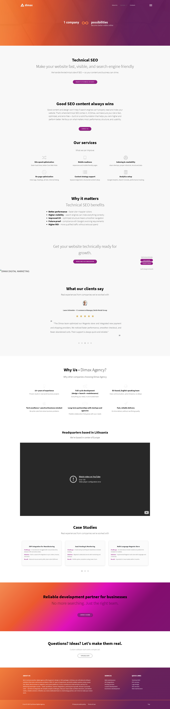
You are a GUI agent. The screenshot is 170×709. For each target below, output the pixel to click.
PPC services (135, 682)
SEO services (135, 686)
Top (149, 704)
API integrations (109, 682)
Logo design (135, 684)
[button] (79, 343)
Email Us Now (147, 263)
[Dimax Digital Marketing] (26, 4)
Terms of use (92, 704)
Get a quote (146, 260)
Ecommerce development (112, 688)
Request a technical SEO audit (85, 82)
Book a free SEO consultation (85, 261)
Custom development (111, 686)
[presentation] (4, 323)
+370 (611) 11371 (85, 655)
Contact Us (85, 129)
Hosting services (109, 684)
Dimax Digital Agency (38, 704)
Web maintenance (110, 680)
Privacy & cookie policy (79, 704)
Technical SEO (136, 680)
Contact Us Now (85, 615)
